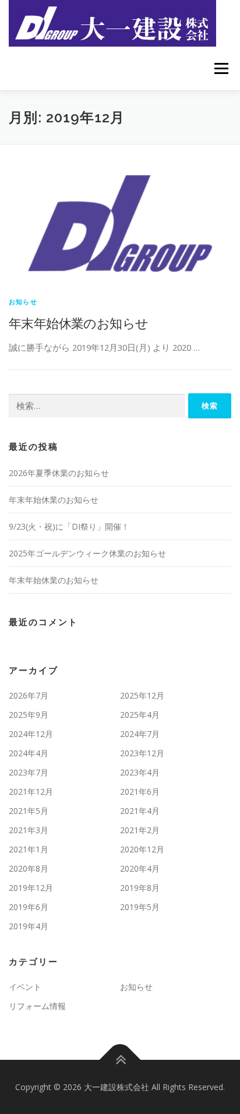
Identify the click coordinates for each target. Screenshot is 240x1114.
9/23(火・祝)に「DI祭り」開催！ (69, 526)
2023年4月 (140, 772)
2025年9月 (28, 714)
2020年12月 (142, 849)
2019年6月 (28, 906)
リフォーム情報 (37, 1005)
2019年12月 (31, 887)
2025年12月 (142, 695)
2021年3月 (28, 830)
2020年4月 (140, 868)
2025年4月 (140, 714)
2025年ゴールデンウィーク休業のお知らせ (87, 553)
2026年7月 (28, 695)
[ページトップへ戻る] (120, 1059)
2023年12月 (142, 753)
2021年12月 (31, 791)
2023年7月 (28, 772)
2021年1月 (28, 849)
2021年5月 (28, 810)
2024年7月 (140, 733)
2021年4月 (140, 810)
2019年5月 (140, 906)
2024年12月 (31, 733)
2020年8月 (28, 868)
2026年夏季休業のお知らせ (59, 472)
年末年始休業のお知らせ (78, 323)
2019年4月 (28, 926)
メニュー (221, 68)
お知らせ (23, 301)
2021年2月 (140, 830)
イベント (25, 986)
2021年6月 (140, 791)
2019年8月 (140, 887)
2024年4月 (28, 753)
